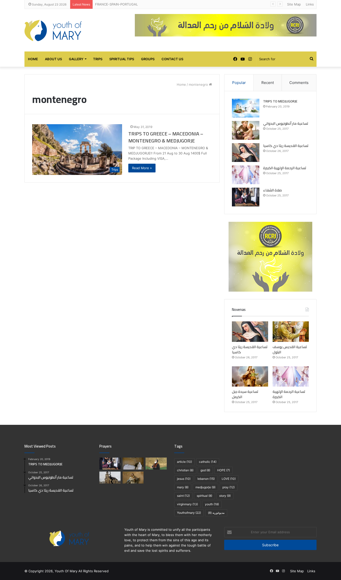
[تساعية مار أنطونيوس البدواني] (245, 130)
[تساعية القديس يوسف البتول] (291, 331)
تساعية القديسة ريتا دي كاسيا (286, 145)
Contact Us (172, 59)
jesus (183, 479)
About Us (53, 59)
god (205, 470)
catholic (207, 462)
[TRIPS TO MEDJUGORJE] (245, 108)
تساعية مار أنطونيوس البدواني (285, 123)
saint (183, 496)
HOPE (223, 470)
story (225, 496)
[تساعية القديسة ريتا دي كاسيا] (245, 152)
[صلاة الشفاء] (245, 197)
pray (228, 487)
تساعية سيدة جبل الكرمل (245, 394)
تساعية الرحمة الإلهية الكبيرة (284, 168)
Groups (148, 59)
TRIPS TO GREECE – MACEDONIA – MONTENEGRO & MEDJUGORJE (165, 137)
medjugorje (205, 487)
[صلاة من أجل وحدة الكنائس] (110, 478)
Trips (97, 59)
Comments (299, 82)
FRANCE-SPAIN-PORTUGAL (116, 4)
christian (185, 470)
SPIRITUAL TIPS (121, 59)
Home (33, 59)
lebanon (206, 479)
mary (182, 487)
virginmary (187, 504)
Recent (267, 82)
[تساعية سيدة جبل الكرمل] (250, 376)
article (184, 462)
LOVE (229, 479)
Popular (239, 82)
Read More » (142, 168)
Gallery (76, 59)
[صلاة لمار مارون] (156, 464)
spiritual (204, 496)
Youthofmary (189, 513)
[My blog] (53, 30)
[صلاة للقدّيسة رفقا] (133, 464)
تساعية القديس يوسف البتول (290, 349)
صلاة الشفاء (272, 190)
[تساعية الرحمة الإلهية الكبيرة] (245, 174)
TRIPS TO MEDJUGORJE (280, 101)
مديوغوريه (216, 513)
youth (212, 504)
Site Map (294, 4)
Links (310, 4)
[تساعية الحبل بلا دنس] (133, 478)
